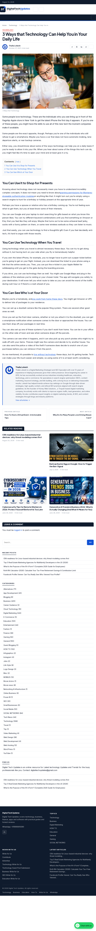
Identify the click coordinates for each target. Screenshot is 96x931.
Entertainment (9, 625)
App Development (11, 593)
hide (17, 162)
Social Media (8, 709)
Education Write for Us (11, 879)
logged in (18, 530)
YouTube (7, 753)
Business (7, 601)
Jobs (5, 661)
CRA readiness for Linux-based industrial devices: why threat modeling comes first (22, 436)
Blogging (7, 597)
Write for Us (7, 854)
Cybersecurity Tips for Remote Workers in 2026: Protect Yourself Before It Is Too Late (22, 508)
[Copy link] (91, 47)
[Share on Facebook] (72, 47)
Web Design (8, 737)
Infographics (8, 653)
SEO (5, 701)
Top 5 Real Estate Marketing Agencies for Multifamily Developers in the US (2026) (36, 562)
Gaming (7, 637)
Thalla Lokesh (14, 46)
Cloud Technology (11, 609)
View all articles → (23, 400)
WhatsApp (54, 892)
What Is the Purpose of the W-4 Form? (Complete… (70, 866)
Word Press (8, 749)
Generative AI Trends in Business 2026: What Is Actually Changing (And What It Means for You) (71, 508)
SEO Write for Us (8, 875)
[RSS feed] (4, 832)
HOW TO (7, 649)
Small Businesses (10, 705)
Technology (13, 25)
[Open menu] (93, 17)
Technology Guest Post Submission (16, 868)
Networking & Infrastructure (14, 689)
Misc (5, 673)
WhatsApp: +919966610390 (13, 827)
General (7, 641)
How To (34, 892)
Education (7, 621)
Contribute (6, 857)
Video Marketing (10, 733)
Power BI (7, 697)
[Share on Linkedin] (81, 47)
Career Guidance (10, 605)
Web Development (11, 741)
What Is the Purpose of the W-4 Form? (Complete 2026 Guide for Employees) (34, 566)
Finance (7, 633)
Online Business (10, 693)
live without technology (45, 354)
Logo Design (9, 669)
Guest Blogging (10, 645)
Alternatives (8, 589)
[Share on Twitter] (77, 47)
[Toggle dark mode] (41, 9)
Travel (6, 725)
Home (4, 25)
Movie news (8, 685)
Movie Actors (9, 681)
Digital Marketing (10, 613)
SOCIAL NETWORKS (11, 713)
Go (90, 542)
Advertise (6, 861)
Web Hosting (9, 745)
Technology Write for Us (12, 864)
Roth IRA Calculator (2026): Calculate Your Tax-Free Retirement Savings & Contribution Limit (40, 570)
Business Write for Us (10, 872)
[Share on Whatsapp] (86, 47)
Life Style (7, 665)
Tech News (8, 717)
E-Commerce (9, 617)
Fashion (7, 629)
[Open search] (35, 9)
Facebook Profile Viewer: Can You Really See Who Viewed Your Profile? (32, 574)
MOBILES (7, 677)
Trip (5, 729)
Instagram (7, 657)
